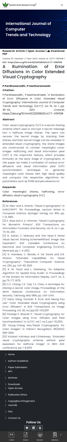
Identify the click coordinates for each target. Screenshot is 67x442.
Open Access (15, 388)
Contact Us (14, 418)
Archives (12, 377)
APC (10, 371)
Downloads (14, 384)
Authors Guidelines (18, 360)
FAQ (10, 411)
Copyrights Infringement (21, 401)
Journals (12, 405)
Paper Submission (17, 367)
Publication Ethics (17, 394)
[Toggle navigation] (62, 4)
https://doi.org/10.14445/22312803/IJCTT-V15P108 (32, 113)
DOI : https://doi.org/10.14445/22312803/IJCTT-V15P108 (32, 62)
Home (11, 354)
